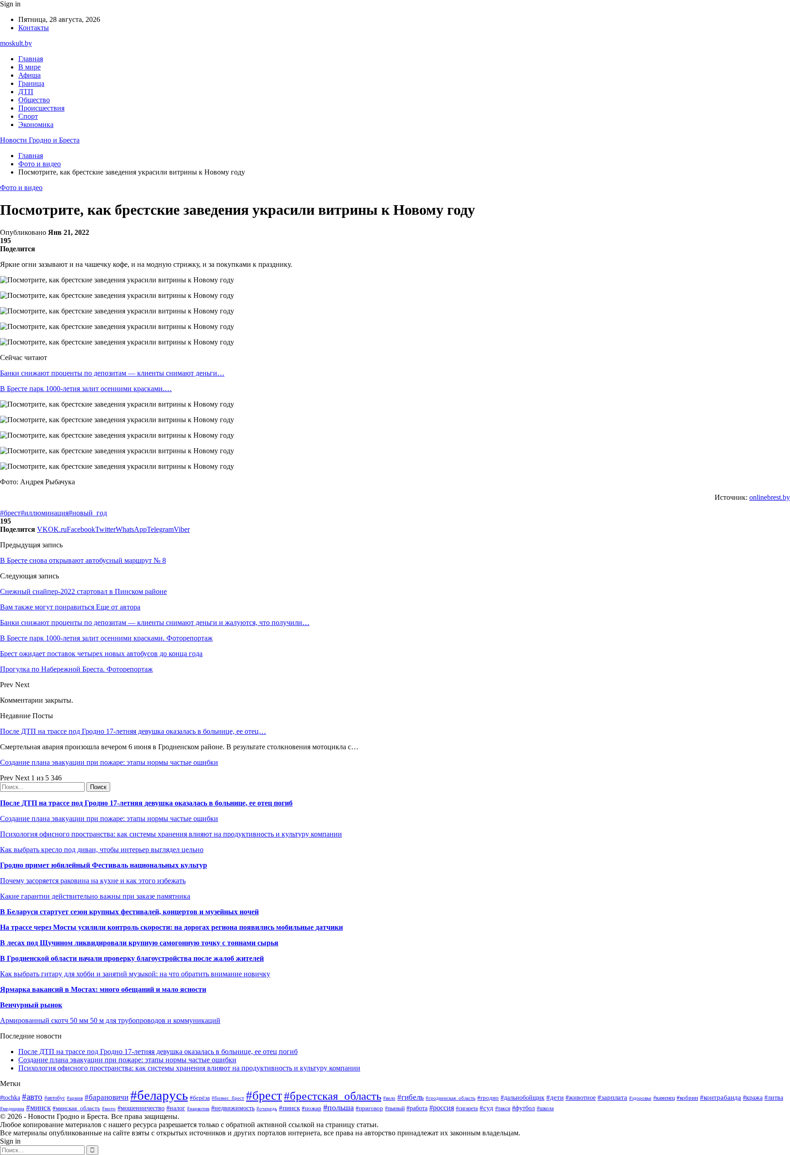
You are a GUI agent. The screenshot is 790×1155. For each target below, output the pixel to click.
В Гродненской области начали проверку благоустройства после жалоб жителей (132, 958)
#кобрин (687, 1097)
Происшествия (41, 108)
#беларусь (159, 1095)
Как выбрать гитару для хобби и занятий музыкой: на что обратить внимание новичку (135, 974)
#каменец (664, 1098)
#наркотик (198, 1108)
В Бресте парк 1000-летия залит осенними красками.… (86, 388)
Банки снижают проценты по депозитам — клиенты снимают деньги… (112, 373)
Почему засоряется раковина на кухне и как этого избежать (93, 881)
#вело (389, 1098)
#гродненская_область (450, 1098)
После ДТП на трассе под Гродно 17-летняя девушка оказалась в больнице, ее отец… (133, 731)
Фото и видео (21, 187)
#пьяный (395, 1108)
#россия (441, 1108)
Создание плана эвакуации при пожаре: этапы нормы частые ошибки (109, 762)
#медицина (12, 1108)
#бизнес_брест (228, 1098)
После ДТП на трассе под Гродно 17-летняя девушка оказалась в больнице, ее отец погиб (146, 803)
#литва (773, 1097)
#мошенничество (141, 1108)
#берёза (200, 1097)
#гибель (410, 1097)
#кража (753, 1097)
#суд (486, 1108)
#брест (10, 513)
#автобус (54, 1098)
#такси (502, 1109)
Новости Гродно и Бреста (40, 140)
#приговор (369, 1108)
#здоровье (640, 1098)
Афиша (29, 75)
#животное (581, 1097)
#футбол (523, 1108)
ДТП (25, 91)
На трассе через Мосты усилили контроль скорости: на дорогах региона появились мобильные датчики (171, 927)
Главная (30, 59)
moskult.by (16, 43)
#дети (555, 1097)
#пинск (289, 1108)
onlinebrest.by (769, 497)
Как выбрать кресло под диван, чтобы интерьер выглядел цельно (101, 849)
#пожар (311, 1108)
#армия (75, 1098)
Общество (34, 100)
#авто (32, 1097)
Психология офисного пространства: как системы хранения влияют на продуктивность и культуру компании (171, 834)
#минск (38, 1107)
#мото (109, 1108)
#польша (338, 1107)
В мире (29, 67)
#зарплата (612, 1097)
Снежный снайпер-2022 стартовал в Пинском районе (83, 591)
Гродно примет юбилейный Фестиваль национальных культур (103, 865)
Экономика (35, 124)
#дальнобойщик (522, 1097)
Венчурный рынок (31, 1005)
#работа (416, 1108)
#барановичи (106, 1097)
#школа (545, 1108)
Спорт (28, 116)
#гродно (488, 1098)
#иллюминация (45, 513)
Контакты (33, 28)
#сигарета (467, 1108)
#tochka (10, 1097)
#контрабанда (720, 1097)
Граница (31, 83)
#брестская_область (332, 1095)
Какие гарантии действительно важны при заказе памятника (95, 896)
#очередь (266, 1108)
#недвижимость (233, 1108)
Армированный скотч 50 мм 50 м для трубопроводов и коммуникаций (110, 1020)
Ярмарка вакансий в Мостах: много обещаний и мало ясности (103, 989)
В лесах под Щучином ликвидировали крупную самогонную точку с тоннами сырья (139, 943)
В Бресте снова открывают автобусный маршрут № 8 (83, 560)
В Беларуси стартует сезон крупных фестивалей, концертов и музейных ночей (129, 912)
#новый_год (88, 513)
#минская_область (76, 1108)
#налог (175, 1108)
